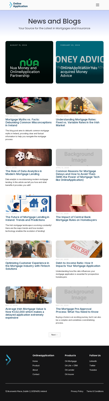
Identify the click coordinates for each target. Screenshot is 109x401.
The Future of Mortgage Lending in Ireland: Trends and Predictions (27, 218)
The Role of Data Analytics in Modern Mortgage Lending (23, 172)
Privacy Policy (77, 391)
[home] (18, 5)
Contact (36, 374)
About (35, 370)
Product (36, 365)
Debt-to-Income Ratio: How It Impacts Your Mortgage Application (78, 264)
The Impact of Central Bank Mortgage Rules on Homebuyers (76, 218)
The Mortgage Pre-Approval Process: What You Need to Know (77, 310)
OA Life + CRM (71, 365)
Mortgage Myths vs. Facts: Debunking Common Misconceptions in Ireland (28, 122)
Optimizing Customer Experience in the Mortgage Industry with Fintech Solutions (27, 265)
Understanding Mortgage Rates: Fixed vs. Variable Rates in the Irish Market (77, 122)
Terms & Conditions (95, 391)
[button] (97, 5)
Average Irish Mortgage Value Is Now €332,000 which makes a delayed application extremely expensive (25, 313)
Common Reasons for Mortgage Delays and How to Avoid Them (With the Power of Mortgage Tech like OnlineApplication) (78, 175)
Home (35, 361)
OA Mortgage (71, 361)
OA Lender (69, 370)
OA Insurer (69, 374)
